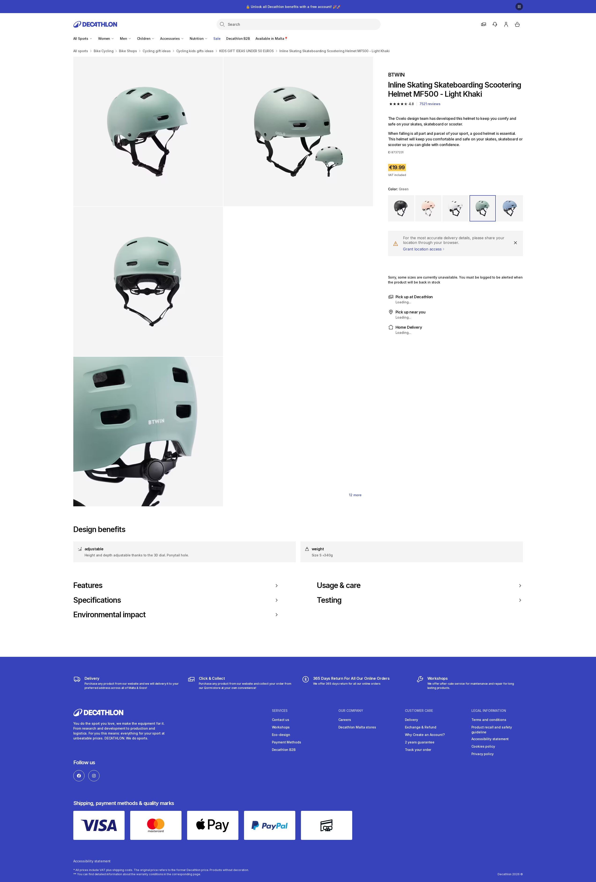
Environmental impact (109, 614)
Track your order (418, 750)
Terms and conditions (488, 720)
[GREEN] (483, 208)
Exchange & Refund (421, 727)
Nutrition (197, 38)
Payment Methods (286, 742)
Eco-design (281, 735)
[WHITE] (455, 208)
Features (87, 585)
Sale (216, 38)
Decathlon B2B (238, 38)
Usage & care (338, 585)
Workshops (281, 727)
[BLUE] (510, 208)
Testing (329, 600)
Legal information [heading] (488, 711)
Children (144, 38)
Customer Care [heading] (419, 711)
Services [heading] (280, 711)
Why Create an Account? (425, 735)
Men (124, 38)
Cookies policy (483, 746)
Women (104, 38)
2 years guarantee (420, 742)
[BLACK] (401, 208)
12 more (355, 495)
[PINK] (428, 208)
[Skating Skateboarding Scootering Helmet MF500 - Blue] (148, 131)
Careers (344, 720)
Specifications (97, 600)
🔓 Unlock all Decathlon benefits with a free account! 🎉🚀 (293, 7)
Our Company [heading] (350, 711)
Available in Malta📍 (271, 38)
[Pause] (519, 6)
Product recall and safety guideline (491, 729)
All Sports (81, 38)
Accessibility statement (490, 739)
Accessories (170, 38)
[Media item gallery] (223, 281)
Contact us (280, 720)
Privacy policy (482, 754)
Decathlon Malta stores (357, 727)
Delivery (411, 720)
